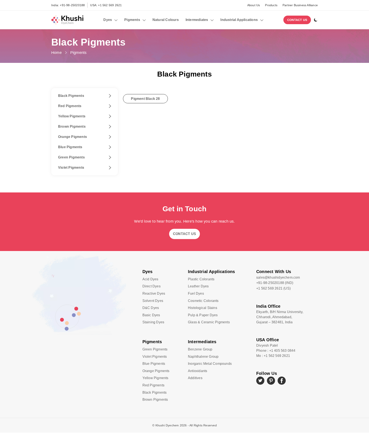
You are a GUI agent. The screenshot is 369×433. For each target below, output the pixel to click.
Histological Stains (202, 308)
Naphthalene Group (203, 356)
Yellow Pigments (155, 378)
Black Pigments (154, 392)
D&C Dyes (150, 308)
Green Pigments (155, 349)
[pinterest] (271, 381)
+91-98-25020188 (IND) (274, 283)
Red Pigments (153, 385)
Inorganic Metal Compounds (210, 363)
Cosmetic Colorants (203, 301)
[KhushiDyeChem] (67, 19)
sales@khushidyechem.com (278, 277)
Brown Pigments (155, 399)
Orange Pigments (156, 371)
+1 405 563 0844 (282, 350)
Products (271, 5)
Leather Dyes (198, 286)
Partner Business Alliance (300, 5)
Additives (195, 378)
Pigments (78, 52)
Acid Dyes (150, 279)
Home (56, 52)
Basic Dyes (151, 315)
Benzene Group (200, 349)
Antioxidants (197, 371)
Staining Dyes (153, 322)
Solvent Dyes (152, 301)
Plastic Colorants (201, 279)
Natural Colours (165, 20)
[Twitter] (260, 381)
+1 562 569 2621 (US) (273, 288)
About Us (253, 5)
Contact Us (297, 20)
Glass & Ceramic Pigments (209, 322)
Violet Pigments (154, 356)
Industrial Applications (211, 271)
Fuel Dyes (196, 293)
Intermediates (202, 341)
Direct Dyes (151, 286)
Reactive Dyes (153, 293)
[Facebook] (282, 381)
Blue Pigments (153, 363)
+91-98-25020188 (72, 5)
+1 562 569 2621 (110, 5)
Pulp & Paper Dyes (203, 315)
